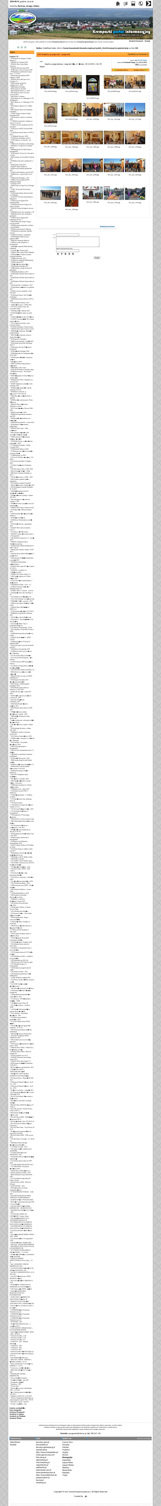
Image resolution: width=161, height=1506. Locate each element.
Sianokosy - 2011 (16, 1384)
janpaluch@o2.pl (43, 1478)
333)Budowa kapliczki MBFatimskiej (22, 260)
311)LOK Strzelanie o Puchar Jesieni (22, 327)
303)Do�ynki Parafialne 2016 (20, 351)
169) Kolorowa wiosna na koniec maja (22, 819)
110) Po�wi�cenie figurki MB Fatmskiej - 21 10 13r (20, 1027)
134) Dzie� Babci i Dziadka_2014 (21, 942)
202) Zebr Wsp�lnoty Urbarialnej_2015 (17, 701)
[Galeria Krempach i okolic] (124, 6)
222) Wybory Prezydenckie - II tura (21, 627)
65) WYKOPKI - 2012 (18, 1186)
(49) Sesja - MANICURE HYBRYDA (22, 1244)
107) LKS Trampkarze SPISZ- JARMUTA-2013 (19, 1037)
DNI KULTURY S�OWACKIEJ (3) (22, 1351)
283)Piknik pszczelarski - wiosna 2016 (22, 422)
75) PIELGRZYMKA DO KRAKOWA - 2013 (18, 1154)
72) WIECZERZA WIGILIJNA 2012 (22, 1165)
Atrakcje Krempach (136, 41)
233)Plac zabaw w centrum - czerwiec (22, 590)
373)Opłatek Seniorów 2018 (19, 136)
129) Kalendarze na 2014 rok (19, 960)
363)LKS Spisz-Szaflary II (19, 166)
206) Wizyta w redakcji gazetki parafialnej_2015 (19, 685)
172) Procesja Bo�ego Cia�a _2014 (22, 809)
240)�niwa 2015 (16, 572)
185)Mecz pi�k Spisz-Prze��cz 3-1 (22, 764)
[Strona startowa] (116, 6)
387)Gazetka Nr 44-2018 (18, 89)
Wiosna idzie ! (15, 1386)
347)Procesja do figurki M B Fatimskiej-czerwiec (19, 219)
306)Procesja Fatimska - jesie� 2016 (22, 341)
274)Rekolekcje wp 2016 (18, 455)
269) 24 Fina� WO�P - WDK (20, 471)
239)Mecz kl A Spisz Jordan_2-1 (20, 574)
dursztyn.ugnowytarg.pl (45, 1447)
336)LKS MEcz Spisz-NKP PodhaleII (22, 252)
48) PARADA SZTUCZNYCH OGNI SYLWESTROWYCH (22, 1247)
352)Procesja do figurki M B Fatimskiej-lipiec (19, 201)
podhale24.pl (41, 1468)
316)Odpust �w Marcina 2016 (20, 311)
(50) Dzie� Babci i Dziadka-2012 (21, 1242)
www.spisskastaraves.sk (45, 1473)
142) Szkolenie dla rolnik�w (19, 911)
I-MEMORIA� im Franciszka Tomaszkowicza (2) (19, 1315)
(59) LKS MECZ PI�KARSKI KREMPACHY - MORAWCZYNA (21, 1207)
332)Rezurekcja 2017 (17, 262)
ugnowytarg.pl (42, 1460)
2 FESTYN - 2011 (16, 1347)
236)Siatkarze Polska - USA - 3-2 (21, 585)
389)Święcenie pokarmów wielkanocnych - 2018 (18, 84)
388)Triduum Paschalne (18, 87)
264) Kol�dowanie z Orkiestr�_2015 (22, 485)
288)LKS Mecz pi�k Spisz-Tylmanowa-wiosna (19, 405)
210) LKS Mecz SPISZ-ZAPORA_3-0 (22, 670)
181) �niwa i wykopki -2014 (20, 779)
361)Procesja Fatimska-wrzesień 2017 (22, 172)
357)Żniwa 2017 (16, 184)
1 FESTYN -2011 (16, 1349)
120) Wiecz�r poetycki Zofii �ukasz (22, 988)
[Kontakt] (147, 6)
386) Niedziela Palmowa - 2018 (20, 91)
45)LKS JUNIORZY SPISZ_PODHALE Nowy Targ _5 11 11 (21, 1260)
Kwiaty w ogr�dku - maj (18, 1404)
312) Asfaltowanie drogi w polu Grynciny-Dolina (20, 324)
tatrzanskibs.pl (42, 1445)
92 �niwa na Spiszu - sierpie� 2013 (22, 1090)
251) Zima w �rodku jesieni (19, 532)
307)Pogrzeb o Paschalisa (18, 339)
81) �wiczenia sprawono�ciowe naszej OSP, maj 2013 (20, 1132)
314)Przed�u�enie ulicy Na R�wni (22, 317)
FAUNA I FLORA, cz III (18, 1336)
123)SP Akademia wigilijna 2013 (21, 977)
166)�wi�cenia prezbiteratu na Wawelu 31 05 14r (20, 830)
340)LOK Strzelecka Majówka (20, 240)
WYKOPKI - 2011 (16, 1322)
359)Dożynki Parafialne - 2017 (20, 178)
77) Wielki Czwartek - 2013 (19, 1147)
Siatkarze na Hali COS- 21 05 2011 (21, 1396)
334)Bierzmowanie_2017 (18, 258)
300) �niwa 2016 (16, 362)
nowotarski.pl (41, 1450)
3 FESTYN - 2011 (16, 1346)
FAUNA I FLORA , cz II (18, 1338)
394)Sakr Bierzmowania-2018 (20, 68)
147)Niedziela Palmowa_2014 (20, 893)
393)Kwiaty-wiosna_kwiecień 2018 (21, 70)
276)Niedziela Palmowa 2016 (19, 449)
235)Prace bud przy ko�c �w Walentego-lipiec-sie (20, 588)
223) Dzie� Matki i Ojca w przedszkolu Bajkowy (19, 624)
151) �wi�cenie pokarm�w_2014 (22, 881)
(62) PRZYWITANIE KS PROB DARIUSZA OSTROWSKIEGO (20, 1197)
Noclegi (147, 41)
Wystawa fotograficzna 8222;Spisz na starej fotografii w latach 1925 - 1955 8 (21, 1399)
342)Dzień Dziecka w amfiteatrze (21, 235)
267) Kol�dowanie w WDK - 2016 (22, 477)
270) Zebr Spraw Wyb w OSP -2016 (22, 469)
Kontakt (13, 1445)
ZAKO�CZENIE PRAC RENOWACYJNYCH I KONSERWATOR (18, 1293)
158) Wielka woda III (17, 859)
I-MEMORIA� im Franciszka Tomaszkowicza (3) (19, 1311)
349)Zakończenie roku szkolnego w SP (22, 212)
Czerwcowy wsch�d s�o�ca (20, 1368)
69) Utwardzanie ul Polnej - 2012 (21, 1173)
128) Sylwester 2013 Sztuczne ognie (22, 962)
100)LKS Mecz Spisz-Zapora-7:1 (21, 1061)
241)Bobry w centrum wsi (19, 570)
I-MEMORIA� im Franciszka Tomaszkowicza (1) (19, 1319)
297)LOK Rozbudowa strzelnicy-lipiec (22, 369)
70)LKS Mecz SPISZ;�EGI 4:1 (20, 1171)
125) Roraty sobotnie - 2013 (19, 972)
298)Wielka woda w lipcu (18, 368)
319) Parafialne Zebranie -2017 (20, 303)
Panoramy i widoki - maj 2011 (20, 1402)
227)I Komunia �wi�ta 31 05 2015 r (22, 611)
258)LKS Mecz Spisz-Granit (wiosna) (22, 507)
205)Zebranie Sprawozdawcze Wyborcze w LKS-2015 (19, 688)
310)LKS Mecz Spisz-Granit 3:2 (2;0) (22, 329)
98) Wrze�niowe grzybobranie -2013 (22, 1067)
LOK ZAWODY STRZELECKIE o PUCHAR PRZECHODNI (21, 1329)
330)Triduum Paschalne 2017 (19, 266)
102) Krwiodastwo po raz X (19, 1055)
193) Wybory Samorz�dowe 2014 (21, 736)
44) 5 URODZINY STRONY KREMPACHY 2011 (19, 1265)
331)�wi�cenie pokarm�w (20, 264)
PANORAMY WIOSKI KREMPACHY (18, 1375)
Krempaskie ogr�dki (17, 1382)
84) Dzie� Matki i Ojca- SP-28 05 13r (22, 1121)
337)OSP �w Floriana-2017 (19, 250)
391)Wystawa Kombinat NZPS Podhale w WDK (19, 76)
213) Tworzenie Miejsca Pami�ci (21, 655)
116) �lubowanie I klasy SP (19, 1003)
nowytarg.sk (41, 1483)
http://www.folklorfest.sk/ (46, 1475)
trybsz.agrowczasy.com (45, 1455)
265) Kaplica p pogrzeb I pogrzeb (21, 483)
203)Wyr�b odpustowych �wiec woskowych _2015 (20, 697)
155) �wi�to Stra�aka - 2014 (20, 867)
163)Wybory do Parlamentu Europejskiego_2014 (18, 842)
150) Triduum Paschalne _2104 (20, 883)
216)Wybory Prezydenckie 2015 (20, 649)
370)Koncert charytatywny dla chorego (22, 144)
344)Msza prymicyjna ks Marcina (21, 229)
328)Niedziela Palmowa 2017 (19, 272)
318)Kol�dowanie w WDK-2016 (21, 305)
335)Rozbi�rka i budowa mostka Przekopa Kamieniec (20, 255)
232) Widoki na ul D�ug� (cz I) (21, 597)
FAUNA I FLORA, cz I (18, 1340)
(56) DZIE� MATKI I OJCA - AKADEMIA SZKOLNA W (20, 1219)
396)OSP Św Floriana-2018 (19, 62)
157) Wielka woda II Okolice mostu (21, 861)
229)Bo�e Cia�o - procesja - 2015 (22, 601)
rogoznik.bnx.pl (42, 1465)
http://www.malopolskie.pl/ (47, 1452)
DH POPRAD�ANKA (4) (19, 1358)
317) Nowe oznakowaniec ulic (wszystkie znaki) (19, 308)
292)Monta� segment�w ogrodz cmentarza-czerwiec (20, 389)
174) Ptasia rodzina (16, 803)
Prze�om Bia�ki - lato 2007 (20, 1380)
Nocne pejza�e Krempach (19, 1378)
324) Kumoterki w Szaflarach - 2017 (22, 285)
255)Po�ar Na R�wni (18, 518)
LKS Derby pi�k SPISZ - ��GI (21, 1289)
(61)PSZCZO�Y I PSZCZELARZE (22, 1200)
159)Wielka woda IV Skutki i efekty (21, 857)
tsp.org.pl (40, 1480)
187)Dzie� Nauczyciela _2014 (20, 758)
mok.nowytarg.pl (43, 1463)
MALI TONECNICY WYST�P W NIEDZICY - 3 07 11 (21, 1365)
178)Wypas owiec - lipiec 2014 (20, 789)
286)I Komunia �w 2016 (18, 412)
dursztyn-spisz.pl (42, 1442)
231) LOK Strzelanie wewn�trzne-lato (22, 599)
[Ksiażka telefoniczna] (140, 6)
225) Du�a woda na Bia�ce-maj (21, 617)
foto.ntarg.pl (41, 1457)
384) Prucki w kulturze (18, 96)
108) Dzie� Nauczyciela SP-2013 (21, 1034)
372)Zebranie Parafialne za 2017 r (21, 138)
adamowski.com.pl (43, 1470)
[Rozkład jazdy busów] (132, 6)
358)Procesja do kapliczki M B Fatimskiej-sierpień (19, 181)
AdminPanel (15, 1442)
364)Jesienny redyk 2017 (18, 165)
